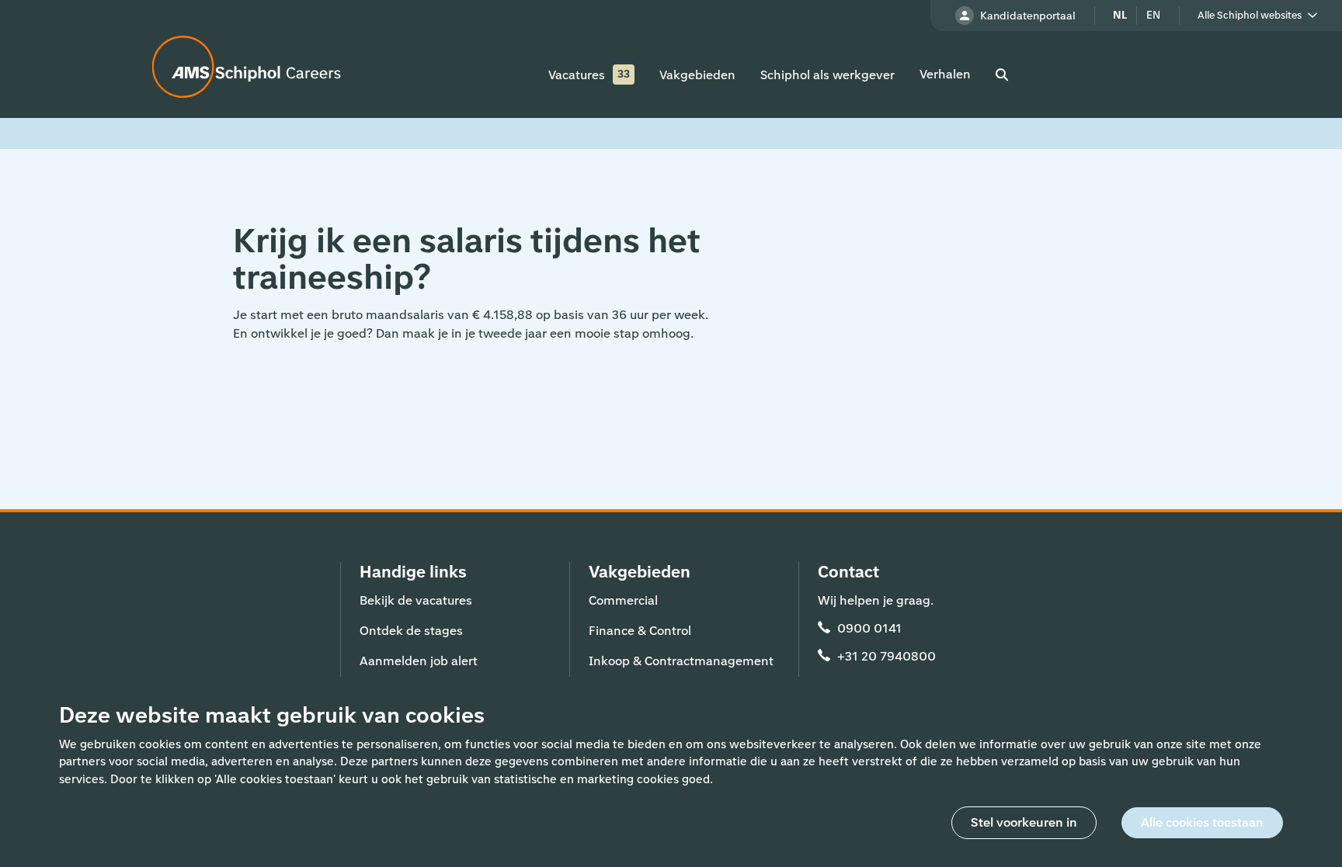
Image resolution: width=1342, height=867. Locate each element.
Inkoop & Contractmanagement (681, 661)
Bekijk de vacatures (416, 600)
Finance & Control (640, 631)
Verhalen (945, 74)
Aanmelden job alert (419, 661)
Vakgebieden (697, 75)
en (1153, 15)
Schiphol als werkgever (827, 75)
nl (1120, 15)
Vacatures (576, 75)
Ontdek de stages (411, 631)
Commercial (623, 600)
